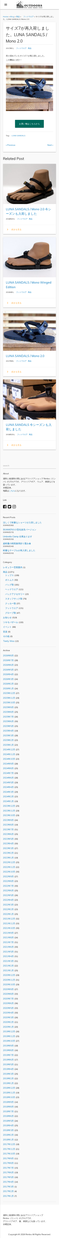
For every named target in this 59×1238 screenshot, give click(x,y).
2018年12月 (9, 1087)
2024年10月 (9, 759)
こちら (12, 490)
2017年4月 (8, 1181)
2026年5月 (8, 669)
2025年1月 (8, 744)
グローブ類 (9, 612)
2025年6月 (8, 721)
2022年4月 (8, 899)
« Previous (10, 145)
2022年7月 (8, 885)
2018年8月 (8, 1106)
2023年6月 (8, 834)
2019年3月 (8, 1073)
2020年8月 (8, 993)
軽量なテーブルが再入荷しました (19, 550)
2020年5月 (8, 1008)
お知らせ (7, 617)
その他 (6, 636)
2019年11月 (9, 1036)
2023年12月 (9, 806)
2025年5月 (8, 726)
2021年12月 (9, 918)
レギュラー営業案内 (12, 567)
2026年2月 (8, 683)
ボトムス (8, 580)
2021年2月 (8, 965)
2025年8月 (8, 712)
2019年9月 (8, 1045)
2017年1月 (8, 1196)
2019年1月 (8, 1083)
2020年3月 (8, 1017)
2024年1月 (8, 801)
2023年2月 (8, 853)
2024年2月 (8, 796)
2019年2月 (8, 1078)
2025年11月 (9, 698)
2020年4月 (8, 1012)
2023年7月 (8, 829)
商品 (29, 48)
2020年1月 (8, 1026)
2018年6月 (8, 1116)
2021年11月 (9, 923)
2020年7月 (8, 998)
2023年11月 (9, 810)
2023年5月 (8, 838)
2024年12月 (9, 749)
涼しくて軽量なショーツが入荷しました (22, 522)
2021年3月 (8, 961)
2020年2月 (8, 1022)
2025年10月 (9, 702)
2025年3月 (8, 735)
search (6, 465)
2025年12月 (9, 693)
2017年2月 (8, 1191)
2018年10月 (9, 1097)
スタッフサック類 (12, 598)
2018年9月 (8, 1102)
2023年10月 (9, 815)
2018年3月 (8, 1130)
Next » (50, 145)
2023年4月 (8, 843)
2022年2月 (8, 909)
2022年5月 (8, 895)
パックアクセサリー (13, 594)
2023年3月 (8, 848)
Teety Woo (8, 641)
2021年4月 (8, 956)
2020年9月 (8, 989)
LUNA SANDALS (18, 135)
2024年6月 (8, 777)
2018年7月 (8, 1111)
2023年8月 (8, 824)
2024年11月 (9, 754)
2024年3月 (8, 791)
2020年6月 (8, 1003)
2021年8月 (8, 937)
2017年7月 (8, 1167)
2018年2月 (8, 1134)
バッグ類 (8, 584)
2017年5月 (8, 1177)
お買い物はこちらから (29, 123)
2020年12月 (9, 975)
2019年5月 (8, 1064)
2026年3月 (8, 679)
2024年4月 (8, 787)
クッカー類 (9, 603)
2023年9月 (8, 820)
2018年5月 (8, 1120)
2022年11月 (9, 867)
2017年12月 (9, 1144)
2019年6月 (8, 1059)
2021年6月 (8, 946)
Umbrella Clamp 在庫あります (17, 536)
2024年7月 (8, 773)
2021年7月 (8, 942)
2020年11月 (9, 979)
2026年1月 (8, 688)
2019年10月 (9, 1040)
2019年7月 (8, 1055)
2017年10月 (9, 1153)
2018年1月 (8, 1139)
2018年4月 (8, 1125)
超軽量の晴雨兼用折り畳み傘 (17, 543)
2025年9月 (8, 707)
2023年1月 (8, 857)
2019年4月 (8, 1069)
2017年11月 (9, 1149)
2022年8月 (8, 881)
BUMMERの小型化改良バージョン (19, 529)
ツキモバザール (10, 622)
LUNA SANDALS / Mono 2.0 (25, 356)
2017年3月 (8, 1186)
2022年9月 (8, 876)
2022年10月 (9, 871)
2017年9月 (8, 1158)
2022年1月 (8, 914)
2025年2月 (8, 740)
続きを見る (13, 229)
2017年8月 (8, 1163)
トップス (8, 575)
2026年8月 (8, 655)
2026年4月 (8, 674)
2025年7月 (8, 716)
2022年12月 (9, 862)
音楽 (5, 631)
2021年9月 (8, 932)
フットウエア (20, 48)
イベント (7, 627)
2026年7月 (8, 660)
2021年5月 (8, 951)
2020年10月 (9, 984)
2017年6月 (8, 1172)
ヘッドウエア (10, 589)
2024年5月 (8, 782)
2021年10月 (9, 928)
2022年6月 (8, 890)
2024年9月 (8, 763)
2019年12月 (9, 1031)
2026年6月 (8, 665)
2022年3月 (8, 904)
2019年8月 (8, 1050)
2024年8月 (8, 768)
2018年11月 (9, 1092)
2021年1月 (8, 970)
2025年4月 (8, 730)
